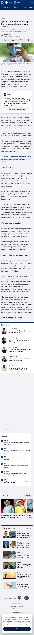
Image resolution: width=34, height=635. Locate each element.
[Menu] (32, 2)
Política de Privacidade (20, 625)
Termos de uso (17, 609)
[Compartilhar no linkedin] (29, 40)
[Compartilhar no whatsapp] (5, 40)
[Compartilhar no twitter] (21, 40)
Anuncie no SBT (17, 603)
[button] (13, 510)
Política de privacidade (17, 606)
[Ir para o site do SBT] (26, 598)
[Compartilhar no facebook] (13, 40)
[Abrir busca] (28, 2)
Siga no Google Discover (18, 109)
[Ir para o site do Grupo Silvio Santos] (14, 598)
